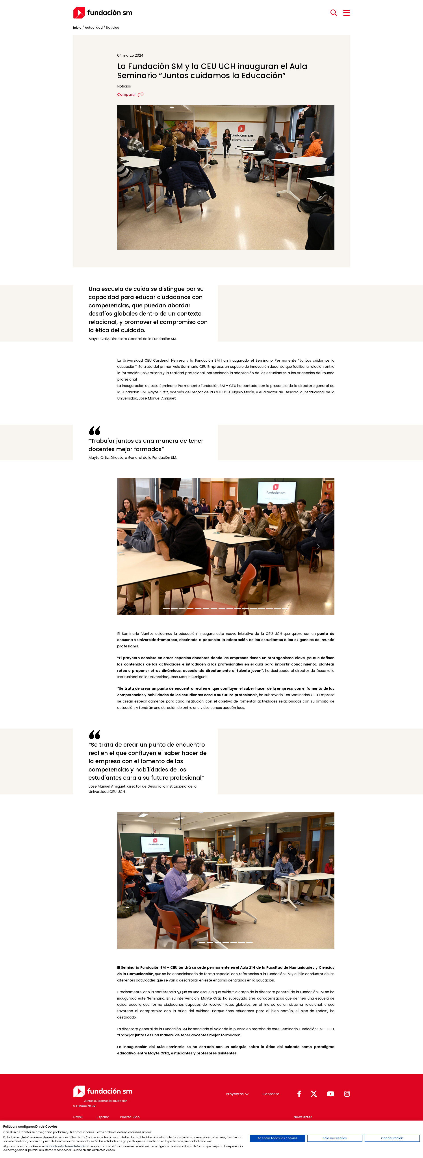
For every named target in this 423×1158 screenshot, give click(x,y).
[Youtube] (330, 1094)
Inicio (77, 27)
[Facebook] (299, 1094)
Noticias (112, 27)
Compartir (126, 94)
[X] (313, 1094)
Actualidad (94, 27)
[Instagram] (347, 1094)
